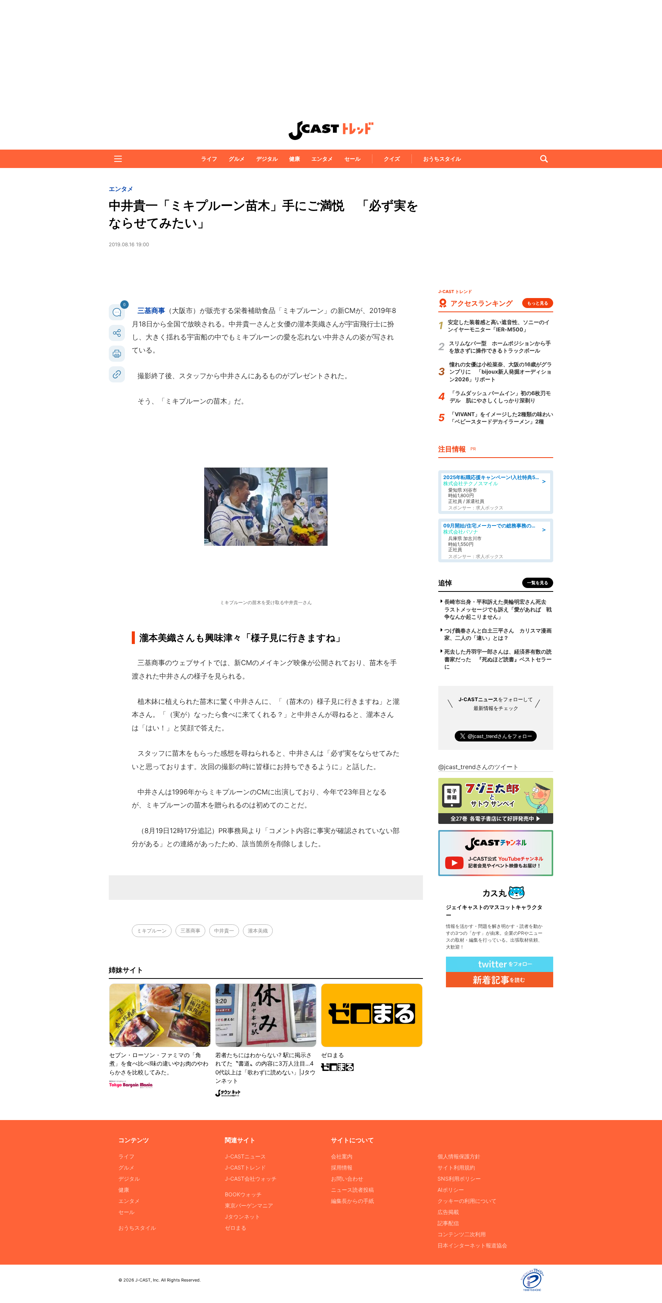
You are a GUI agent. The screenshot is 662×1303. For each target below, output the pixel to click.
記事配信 (448, 1223)
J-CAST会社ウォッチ (251, 1178)
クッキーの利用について (467, 1201)
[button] (118, 159)
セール (352, 158)
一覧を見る (537, 582)
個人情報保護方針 (459, 1156)
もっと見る (537, 303)
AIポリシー (451, 1189)
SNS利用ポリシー (459, 1178)
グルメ (237, 158)
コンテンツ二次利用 (462, 1234)
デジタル (267, 158)
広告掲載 (448, 1212)
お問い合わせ (347, 1178)
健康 (294, 158)
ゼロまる (235, 1227)
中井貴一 (224, 930)
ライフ (209, 158)
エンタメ (322, 158)
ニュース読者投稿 (352, 1189)
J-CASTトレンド (245, 1167)
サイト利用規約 (456, 1167)
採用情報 (341, 1167)
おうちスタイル (442, 158)
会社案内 (341, 1156)
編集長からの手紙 (352, 1201)
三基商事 (151, 310)
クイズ (392, 158)
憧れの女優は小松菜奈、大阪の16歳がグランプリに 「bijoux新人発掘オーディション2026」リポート (500, 371)
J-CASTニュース (245, 1156)
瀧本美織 (258, 930)
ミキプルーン (152, 930)
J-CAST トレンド (331, 130)
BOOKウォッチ (243, 1194)
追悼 (445, 583)
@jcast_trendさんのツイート (478, 767)
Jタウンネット (242, 1216)
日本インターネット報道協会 (472, 1245)
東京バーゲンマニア (249, 1205)
